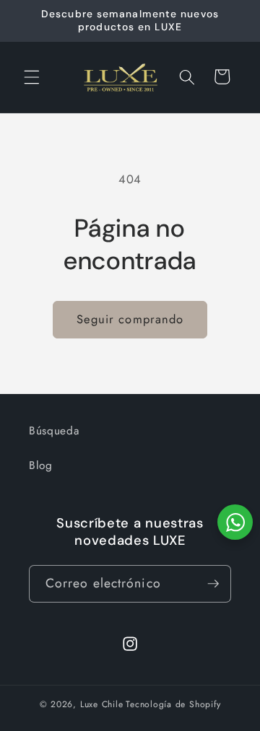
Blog (41, 465)
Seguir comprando (130, 319)
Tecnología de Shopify (173, 704)
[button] (31, 76)
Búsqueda (54, 431)
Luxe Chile (102, 704)
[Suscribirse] (213, 584)
